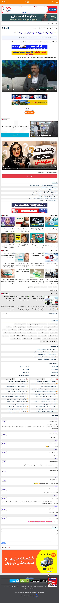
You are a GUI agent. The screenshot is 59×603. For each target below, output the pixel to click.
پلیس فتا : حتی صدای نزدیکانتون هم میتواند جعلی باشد (45, 191)
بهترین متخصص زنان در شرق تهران (49, 339)
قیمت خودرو (53, 369)
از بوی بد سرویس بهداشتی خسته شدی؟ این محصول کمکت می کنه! (43, 185)
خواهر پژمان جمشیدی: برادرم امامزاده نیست (18, 384)
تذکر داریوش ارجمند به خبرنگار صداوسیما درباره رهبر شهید (14, 396)
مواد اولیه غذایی (31, 330)
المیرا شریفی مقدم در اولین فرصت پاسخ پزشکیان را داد (44, 394)
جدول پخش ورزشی (23, 375)
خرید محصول (29, 176)
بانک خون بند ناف (53, 341)
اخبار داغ (39, 379)
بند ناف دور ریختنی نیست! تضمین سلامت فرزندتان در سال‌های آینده (43, 198)
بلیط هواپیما (44, 324)
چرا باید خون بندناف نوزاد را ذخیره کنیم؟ (49, 187)
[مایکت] (14, 581)
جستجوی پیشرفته (31, 588)
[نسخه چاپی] (3, 28)
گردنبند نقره (16, 324)
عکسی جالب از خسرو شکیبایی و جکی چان (47, 359)
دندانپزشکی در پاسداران (21, 336)
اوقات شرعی (53, 375)
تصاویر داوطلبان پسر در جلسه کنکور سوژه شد (17, 409)
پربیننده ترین (22, 379)
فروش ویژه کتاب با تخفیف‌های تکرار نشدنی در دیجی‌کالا (44, 357)
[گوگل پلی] (34, 581)
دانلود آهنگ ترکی (37, 339)
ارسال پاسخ (4, 421)
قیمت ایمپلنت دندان (53, 324)
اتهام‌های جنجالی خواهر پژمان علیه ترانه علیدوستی (16, 406)
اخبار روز (46, 586)
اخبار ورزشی (40, 586)
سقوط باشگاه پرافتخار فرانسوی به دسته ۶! (47, 404)
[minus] (5, 28)
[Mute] (33, 135)
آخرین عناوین (52, 379)
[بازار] (24, 581)
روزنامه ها (54, 366)
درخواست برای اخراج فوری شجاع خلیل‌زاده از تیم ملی (16, 389)
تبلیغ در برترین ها (15, 586)
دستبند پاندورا (40, 327)
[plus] (8, 28)
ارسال (3, 543)
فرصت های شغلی (23, 586)
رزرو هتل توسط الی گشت (41, 330)
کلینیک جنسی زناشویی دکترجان (9, 333)
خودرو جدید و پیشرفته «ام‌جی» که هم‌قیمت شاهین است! (44, 384)
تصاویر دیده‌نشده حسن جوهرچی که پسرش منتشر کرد (45, 391)
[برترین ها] (27, 2)
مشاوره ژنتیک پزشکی (52, 336)
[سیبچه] (45, 581)
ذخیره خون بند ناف (42, 336)
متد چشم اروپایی (13, 330)
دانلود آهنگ (8, 327)
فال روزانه (25, 372)
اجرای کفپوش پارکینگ (27, 339)
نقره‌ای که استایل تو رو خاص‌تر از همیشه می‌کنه (47, 189)
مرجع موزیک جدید (31, 327)
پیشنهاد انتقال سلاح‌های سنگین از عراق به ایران (46, 381)
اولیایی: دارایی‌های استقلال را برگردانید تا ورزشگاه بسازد (45, 401)
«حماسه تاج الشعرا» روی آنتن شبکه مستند (47, 354)
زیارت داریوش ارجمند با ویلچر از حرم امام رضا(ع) (16, 386)
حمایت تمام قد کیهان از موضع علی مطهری (47, 409)
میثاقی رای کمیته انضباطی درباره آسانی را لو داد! (17, 391)
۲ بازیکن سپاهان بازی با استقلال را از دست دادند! (46, 396)
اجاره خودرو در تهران (53, 330)
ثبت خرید (15, 135)
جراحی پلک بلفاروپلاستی (43, 333)
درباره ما (35, 586)
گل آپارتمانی (5, 330)
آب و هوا (25, 369)
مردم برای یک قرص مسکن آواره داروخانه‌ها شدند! (46, 406)
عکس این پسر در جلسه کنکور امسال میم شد (17, 412)
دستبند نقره (23, 324)
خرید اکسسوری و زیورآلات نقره (50, 327)
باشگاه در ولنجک (53, 333)
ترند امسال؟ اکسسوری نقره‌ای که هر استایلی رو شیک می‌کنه (45, 193)
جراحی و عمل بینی (44, 341)
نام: (57, 530)
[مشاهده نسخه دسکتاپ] (2, 2)
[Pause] (31, 135)
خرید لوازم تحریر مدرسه (16, 339)
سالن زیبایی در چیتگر (32, 336)
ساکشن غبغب (30, 324)
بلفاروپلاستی (37, 324)
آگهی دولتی (8, 586)
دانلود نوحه (12, 336)
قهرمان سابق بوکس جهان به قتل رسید (48, 386)
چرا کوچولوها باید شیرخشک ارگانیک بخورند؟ (48, 200)
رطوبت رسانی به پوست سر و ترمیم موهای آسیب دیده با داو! (44, 195)
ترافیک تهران (53, 372)
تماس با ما (30, 586)
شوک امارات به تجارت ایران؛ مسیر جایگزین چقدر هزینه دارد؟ (43, 389)
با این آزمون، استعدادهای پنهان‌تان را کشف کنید (47, 196)
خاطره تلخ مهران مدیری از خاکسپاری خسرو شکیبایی (45, 352)
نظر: (57, 534)
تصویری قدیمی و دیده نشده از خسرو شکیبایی (46, 349)
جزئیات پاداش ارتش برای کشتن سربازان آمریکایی (46, 411)
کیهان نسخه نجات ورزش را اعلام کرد (48, 399)
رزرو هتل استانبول (22, 330)
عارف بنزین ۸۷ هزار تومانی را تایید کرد (19, 404)
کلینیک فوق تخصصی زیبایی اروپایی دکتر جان (27, 333)
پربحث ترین (8, 379)
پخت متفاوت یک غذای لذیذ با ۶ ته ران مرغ (17, 381)
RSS (25, 588)
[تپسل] (2, 119)
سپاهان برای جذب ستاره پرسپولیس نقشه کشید (17, 394)
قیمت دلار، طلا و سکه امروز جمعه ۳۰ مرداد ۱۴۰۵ (17, 402)
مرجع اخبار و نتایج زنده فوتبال (19, 327)
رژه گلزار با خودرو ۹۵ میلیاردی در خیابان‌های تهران (16, 399)
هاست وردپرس (5, 336)
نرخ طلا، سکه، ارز (23, 366)
